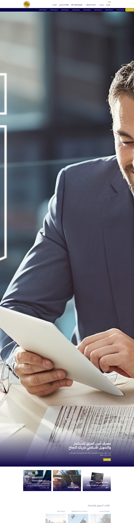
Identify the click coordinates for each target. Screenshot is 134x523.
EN (110, 2)
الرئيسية (108, 5)
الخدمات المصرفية (91, 5)
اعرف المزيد (107, 460)
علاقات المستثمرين (64, 5)
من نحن (102, 5)
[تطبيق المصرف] (67, 480)
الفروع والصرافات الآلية (76, 5)
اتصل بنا (55, 5)
